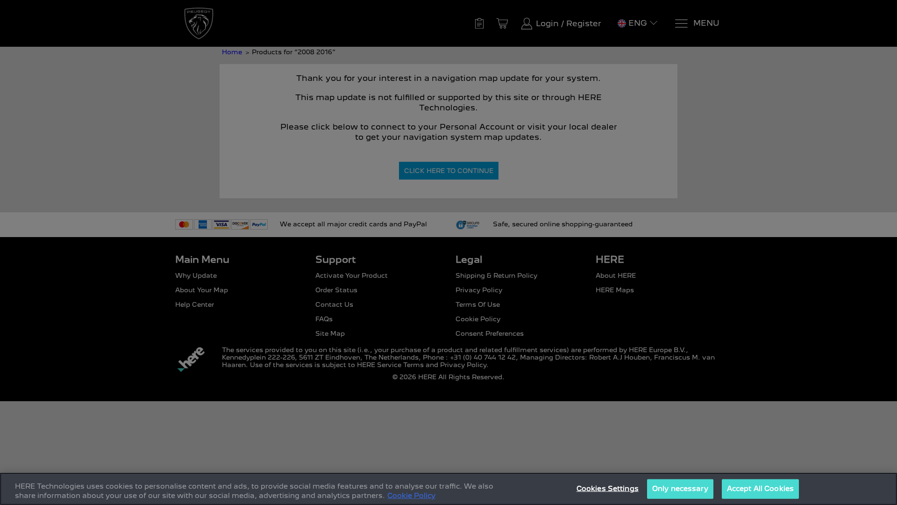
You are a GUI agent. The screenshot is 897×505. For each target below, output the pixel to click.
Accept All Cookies (760, 488)
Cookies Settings (608, 488)
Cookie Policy (411, 495)
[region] (448, 489)
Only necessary (680, 488)
